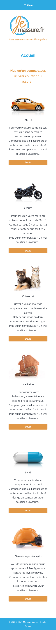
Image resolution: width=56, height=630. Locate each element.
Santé (28, 472)
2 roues (28, 208)
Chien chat (28, 296)
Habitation (28, 384)
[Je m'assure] (28, 28)
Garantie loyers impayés (28, 556)
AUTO (28, 120)
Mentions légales (30, 622)
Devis (28, 162)
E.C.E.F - (19, 622)
